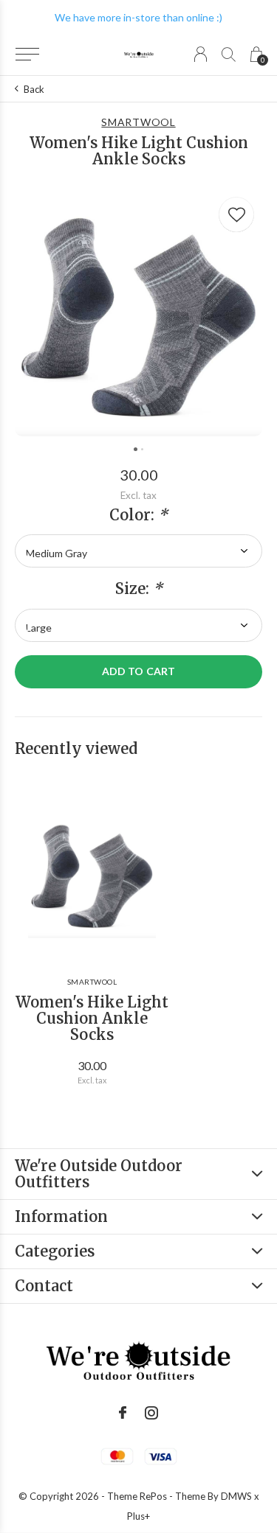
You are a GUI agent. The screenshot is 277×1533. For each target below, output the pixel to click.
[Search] (229, 54)
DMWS (236, 1496)
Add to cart (138, 671)
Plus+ (138, 1516)
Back (34, 89)
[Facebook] (122, 1413)
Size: (139, 589)
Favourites (236, 214)
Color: (138, 515)
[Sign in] (200, 54)
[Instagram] (151, 1413)
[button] (27, 54)
